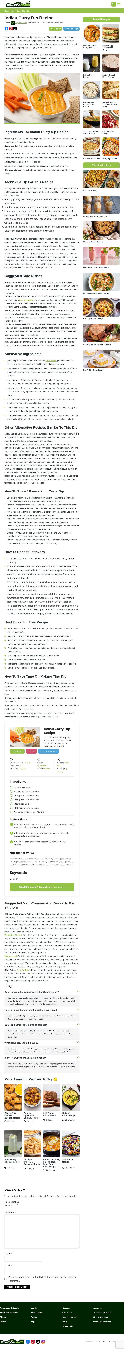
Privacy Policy (68, 1326)
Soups (34, 1317)
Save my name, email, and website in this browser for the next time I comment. (42, 1278)
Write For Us (67, 1313)
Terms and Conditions (102, 1322)
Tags (33, 1321)
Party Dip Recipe (109, 158)
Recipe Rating (11, 1201)
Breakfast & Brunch (9, 1312)
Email (8, 1265)
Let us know (45, 887)
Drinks (3, 1321)
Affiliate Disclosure (101, 1317)
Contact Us (97, 1308)
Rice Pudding (23, 970)
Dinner (3, 1317)
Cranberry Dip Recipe (108, 132)
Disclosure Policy (69, 1317)
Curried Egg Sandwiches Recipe (107, 47)
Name (8, 1253)
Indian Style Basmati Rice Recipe (89, 104)
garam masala (26, 300)
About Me (66, 1308)
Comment (10, 1212)
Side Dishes (36, 1312)
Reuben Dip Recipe (91, 158)
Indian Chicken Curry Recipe (90, 46)
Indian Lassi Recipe (88, 76)
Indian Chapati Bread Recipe (108, 76)
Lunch (34, 1308)
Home (6, 11)
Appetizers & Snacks (20, 11)
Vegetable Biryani (13, 935)
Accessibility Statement (103, 1313)
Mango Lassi (10, 956)
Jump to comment (48, 751)
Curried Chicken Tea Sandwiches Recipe (109, 104)
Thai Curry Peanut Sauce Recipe (91, 132)
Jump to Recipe (71, 29)
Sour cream (51, 360)
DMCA (64, 1322)
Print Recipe (55, 29)
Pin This (31, 751)
